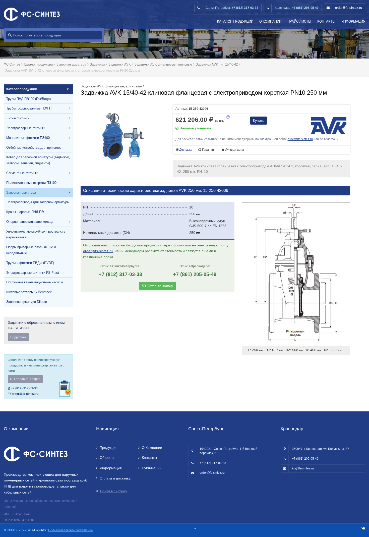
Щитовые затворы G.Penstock (29, 292)
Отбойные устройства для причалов (34, 147)
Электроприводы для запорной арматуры (37, 202)
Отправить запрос (26, 379)
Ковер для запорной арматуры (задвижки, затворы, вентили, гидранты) (38, 160)
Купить (258, 121)
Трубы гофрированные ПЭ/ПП (28, 108)
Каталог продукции (235, 21)
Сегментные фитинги (22, 173)
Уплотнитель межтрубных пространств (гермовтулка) (35, 234)
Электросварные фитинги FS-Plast (32, 273)
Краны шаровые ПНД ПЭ (25, 212)
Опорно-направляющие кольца (29, 222)
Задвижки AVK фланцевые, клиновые (111, 86)
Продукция (108, 448)
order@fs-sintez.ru (348, 8)
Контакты (326, 21)
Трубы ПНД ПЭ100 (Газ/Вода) (28, 99)
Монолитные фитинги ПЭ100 (28, 138)
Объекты (107, 458)
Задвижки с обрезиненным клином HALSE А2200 (36, 329)
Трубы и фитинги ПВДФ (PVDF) (30, 263)
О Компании (270, 21)
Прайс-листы (299, 21)
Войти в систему (113, 491)
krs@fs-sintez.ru (303, 468)
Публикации (151, 468)
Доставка (185, 149)
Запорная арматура (21, 192)
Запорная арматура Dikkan (26, 302)
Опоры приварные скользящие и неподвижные (31, 250)
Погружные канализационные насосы (34, 282)
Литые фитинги (17, 118)
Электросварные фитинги (25, 128)
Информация (353, 21)
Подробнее (18, 337)
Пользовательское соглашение (70, 530)
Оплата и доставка (115, 478)
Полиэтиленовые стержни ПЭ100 (31, 183)
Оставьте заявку (159, 286)
